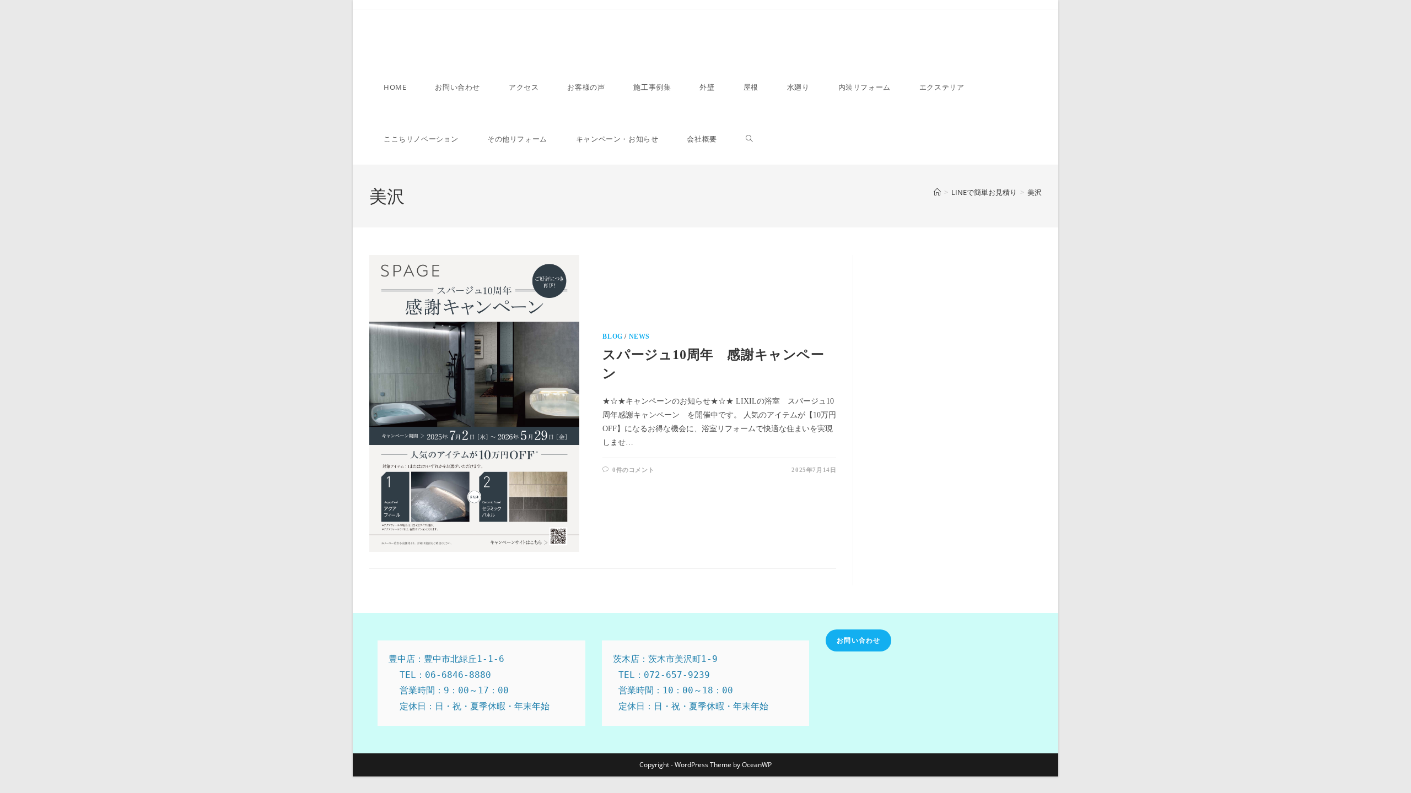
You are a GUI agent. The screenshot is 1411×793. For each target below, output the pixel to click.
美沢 (1034, 192)
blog (612, 336)
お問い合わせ (858, 640)
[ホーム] (937, 192)
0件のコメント (633, 469)
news (639, 336)
